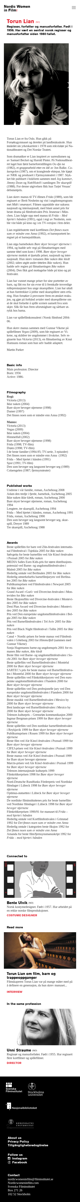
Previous (12, 85)
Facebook (13, 1162)
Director (14, 1063)
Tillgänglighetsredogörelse (28, 1145)
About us (14, 1137)
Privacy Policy (18, 1141)
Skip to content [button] (12, 3)
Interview (14, 992)
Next (69, 85)
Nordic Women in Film (17, 8)
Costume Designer (22, 915)
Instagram (19, 1158)
